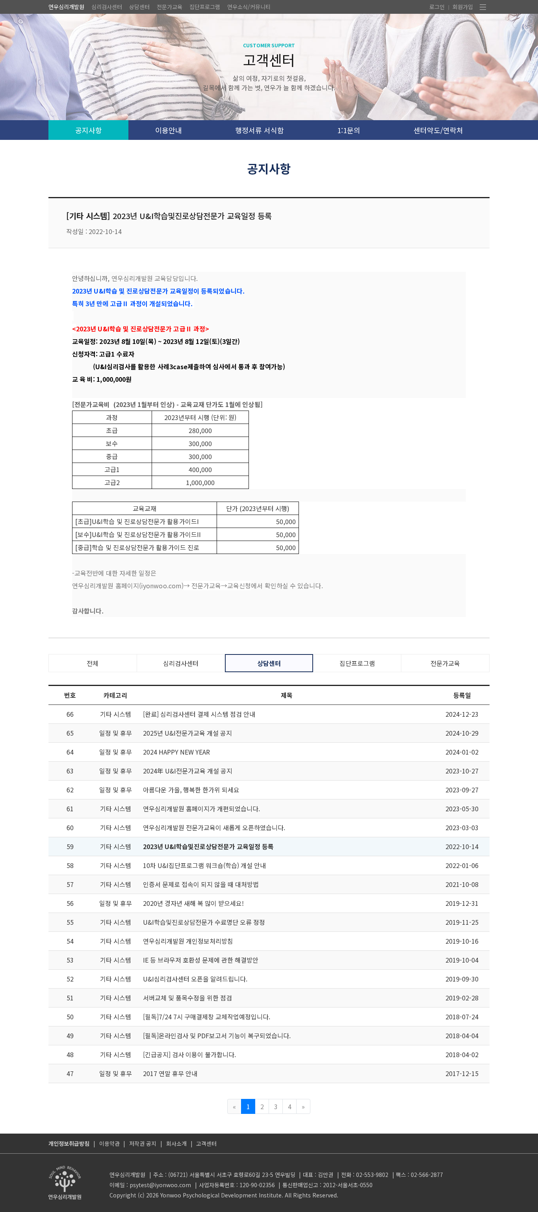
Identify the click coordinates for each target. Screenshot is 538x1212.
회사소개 (176, 1143)
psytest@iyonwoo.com (160, 1185)
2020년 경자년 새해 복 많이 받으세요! (193, 903)
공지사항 (88, 130)
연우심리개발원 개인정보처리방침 (188, 941)
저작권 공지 (142, 1143)
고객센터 (206, 1143)
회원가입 (463, 7)
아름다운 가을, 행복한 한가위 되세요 (191, 789)
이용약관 (109, 1143)
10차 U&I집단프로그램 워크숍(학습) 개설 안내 (204, 865)
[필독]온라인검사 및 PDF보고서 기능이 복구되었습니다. (217, 1035)
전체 (92, 663)
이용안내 (168, 130)
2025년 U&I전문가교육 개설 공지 (187, 733)
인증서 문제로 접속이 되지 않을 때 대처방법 (201, 884)
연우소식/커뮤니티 (249, 7)
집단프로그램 (204, 7)
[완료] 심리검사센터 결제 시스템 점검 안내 (199, 714)
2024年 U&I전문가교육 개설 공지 (187, 770)
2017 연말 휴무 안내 (170, 1073)
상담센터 (139, 7)
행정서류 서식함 (259, 130)
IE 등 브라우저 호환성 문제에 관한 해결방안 (200, 960)
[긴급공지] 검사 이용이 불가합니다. (189, 1054)
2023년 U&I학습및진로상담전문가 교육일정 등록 (208, 846)
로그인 (437, 7)
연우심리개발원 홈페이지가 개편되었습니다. (201, 808)
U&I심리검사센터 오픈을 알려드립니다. (195, 978)
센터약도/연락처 (438, 130)
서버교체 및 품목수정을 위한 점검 (187, 997)
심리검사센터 (106, 7)
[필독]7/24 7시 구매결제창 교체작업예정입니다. (206, 1016)
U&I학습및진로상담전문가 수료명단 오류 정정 (204, 922)
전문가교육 (169, 7)
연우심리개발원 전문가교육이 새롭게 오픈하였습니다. (214, 827)
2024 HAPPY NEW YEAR (176, 752)
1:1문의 (348, 130)
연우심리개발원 (66, 7)
